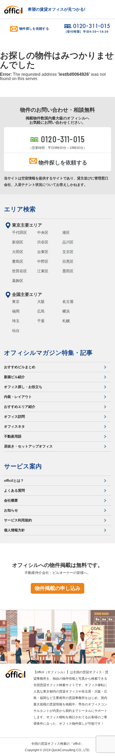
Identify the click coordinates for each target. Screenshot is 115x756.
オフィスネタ (14, 426)
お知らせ (11, 510)
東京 (16, 301)
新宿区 (17, 242)
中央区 (42, 232)
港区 (66, 232)
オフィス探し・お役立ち (23, 387)
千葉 (41, 321)
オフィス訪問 (14, 417)
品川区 (68, 242)
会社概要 (11, 500)
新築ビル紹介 (14, 377)
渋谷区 (42, 242)
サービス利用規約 (18, 520)
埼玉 (16, 321)
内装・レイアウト (18, 397)
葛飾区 (17, 281)
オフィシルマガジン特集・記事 (48, 352)
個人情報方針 (14, 530)
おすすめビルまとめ (19, 367)
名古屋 (68, 301)
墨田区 (68, 271)
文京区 (68, 252)
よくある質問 (14, 490)
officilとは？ (14, 481)
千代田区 (19, 232)
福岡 (16, 311)
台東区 (42, 252)
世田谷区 (19, 271)
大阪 (41, 301)
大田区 (17, 252)
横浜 (66, 311)
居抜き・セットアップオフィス (28, 446)
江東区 (42, 271)
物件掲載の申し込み (57, 588)
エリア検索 (20, 209)
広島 (41, 311)
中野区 (42, 261)
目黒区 (68, 261)
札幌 (66, 321)
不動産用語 (12, 436)
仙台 (16, 330)
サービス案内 (23, 466)
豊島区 (17, 261)
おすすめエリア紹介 (19, 407)
